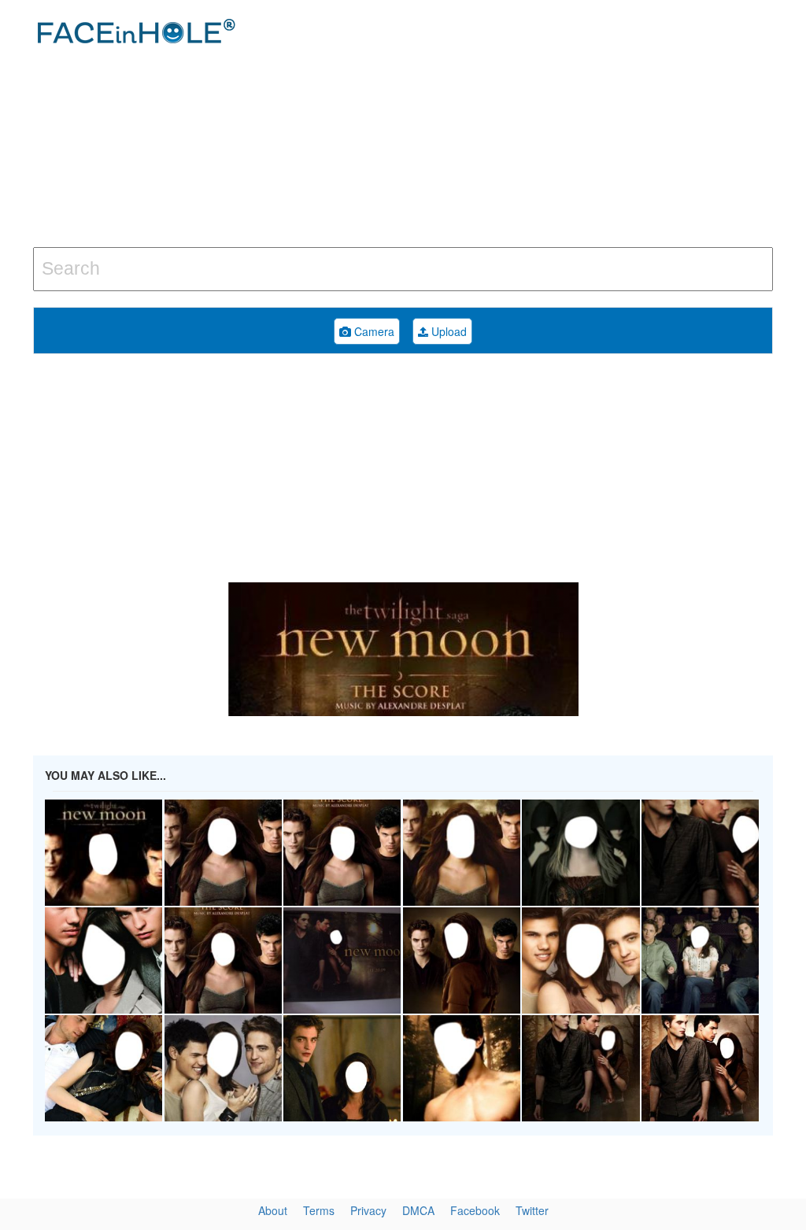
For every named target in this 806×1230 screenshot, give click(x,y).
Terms (319, 1210)
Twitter (532, 1210)
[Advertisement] (542, 126)
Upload (447, 331)
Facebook (475, 1210)
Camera (372, 331)
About (272, 1210)
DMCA (418, 1210)
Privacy (368, 1210)
